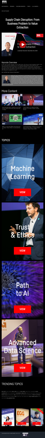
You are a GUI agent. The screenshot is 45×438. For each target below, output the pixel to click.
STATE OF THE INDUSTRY (23, 396)
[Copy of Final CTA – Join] (8, 408)
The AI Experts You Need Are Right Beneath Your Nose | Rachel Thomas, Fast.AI (31, 108)
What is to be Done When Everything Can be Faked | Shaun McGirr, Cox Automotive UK (11, 127)
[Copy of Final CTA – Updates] (22, 408)
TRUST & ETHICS (36, 394)
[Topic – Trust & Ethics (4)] (22, 202)
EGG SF (18, 391)
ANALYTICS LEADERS (30, 391)
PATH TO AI (4, 394)
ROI (15, 396)
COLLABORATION (10, 398)
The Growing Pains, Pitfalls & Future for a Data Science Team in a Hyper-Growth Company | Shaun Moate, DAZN (32, 127)
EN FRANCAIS (11, 394)
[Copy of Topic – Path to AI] (22, 261)
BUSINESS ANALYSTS (21, 393)
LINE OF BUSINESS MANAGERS (34, 393)
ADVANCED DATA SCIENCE (8, 396)
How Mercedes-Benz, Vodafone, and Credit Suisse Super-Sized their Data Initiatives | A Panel (11, 108)
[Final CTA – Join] (37, 408)
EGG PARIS (9, 391)
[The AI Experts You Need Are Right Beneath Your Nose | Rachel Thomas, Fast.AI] (33, 100)
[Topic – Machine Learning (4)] (22, 144)
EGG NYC (4, 391)
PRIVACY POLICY (18, 433)
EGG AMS (22, 391)
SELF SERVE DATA (33, 396)
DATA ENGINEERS (12, 393)
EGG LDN (14, 391)
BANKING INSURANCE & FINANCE (24, 394)
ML (15, 394)
